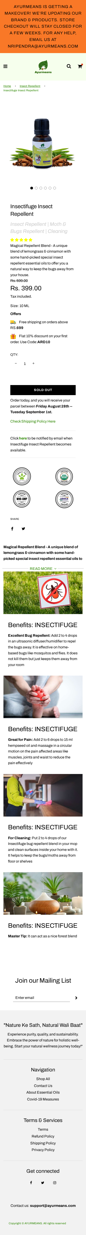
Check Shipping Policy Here (32, 421)
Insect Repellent (30, 86)
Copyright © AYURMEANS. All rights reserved (37, 1223)
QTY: (14, 354)
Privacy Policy (43, 1150)
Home (7, 86)
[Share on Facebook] (12, 528)
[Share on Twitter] (23, 528)
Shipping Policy (43, 1143)
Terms (43, 1129)
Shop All (43, 1079)
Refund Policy (43, 1136)
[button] (31, 188)
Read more (41, 569)
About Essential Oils (43, 1092)
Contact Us (43, 1086)
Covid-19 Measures (43, 1099)
